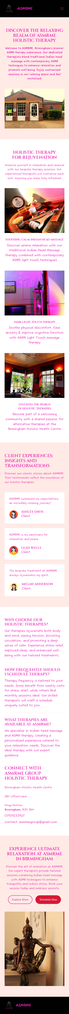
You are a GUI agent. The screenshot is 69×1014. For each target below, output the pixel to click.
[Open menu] (62, 8)
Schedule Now (48, 899)
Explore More (20, 899)
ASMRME (25, 8)
